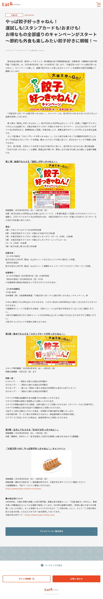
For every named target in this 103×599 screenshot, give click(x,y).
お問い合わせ (76, 578)
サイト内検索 (25, 579)
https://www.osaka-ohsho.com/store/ (23, 488)
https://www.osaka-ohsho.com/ (40, 514)
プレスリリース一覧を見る (51, 531)
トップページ (9, 50)
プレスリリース (21, 50)
